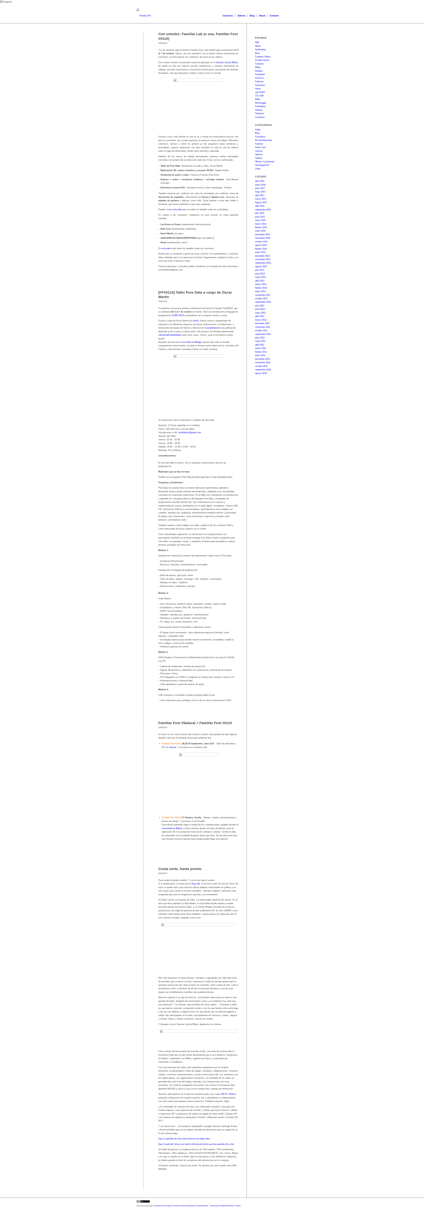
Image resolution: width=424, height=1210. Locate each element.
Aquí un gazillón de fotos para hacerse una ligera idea (184, 1138)
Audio (258, 129)
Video (258, 168)
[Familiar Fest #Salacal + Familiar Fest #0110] (143, 728)
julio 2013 (259, 270)
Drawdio (259, 71)
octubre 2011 (261, 330)
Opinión (258, 154)
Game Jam (260, 147)
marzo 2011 (260, 348)
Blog (257, 53)
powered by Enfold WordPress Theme (225, 1206)
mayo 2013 (260, 277)
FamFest (259, 78)
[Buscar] (284, 15)
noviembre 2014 (262, 238)
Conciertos (260, 136)
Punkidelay (260, 106)
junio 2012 (260, 309)
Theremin (259, 113)
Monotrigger (260, 103)
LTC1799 (259, 95)
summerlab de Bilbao (172, 828)
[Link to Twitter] (274, 1201)
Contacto (259, 63)
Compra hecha (262, 60)
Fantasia (259, 81)
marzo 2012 (260, 320)
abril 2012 (259, 316)
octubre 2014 (261, 241)
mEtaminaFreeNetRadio (169, 335)
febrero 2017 (261, 202)
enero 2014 (260, 252)
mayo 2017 (260, 191)
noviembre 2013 (262, 259)
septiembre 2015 (263, 209)
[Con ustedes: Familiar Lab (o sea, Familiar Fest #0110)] (143, 39)
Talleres (259, 110)
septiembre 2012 (263, 302)
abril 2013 (259, 280)
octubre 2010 (261, 366)
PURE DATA (178, 315)
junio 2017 (260, 188)
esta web (177, 209)
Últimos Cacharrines (264, 161)
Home (258, 88)
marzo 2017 (260, 199)
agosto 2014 (261, 245)
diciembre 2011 (262, 323)
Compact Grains (263, 56)
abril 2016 (259, 206)
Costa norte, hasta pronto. (180, 869)
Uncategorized (262, 165)
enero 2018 (260, 185)
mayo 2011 (260, 341)
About (258, 46)
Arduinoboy (260, 49)
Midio (257, 99)
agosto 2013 (261, 266)
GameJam (260, 85)
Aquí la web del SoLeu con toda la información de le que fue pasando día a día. (196, 1144)
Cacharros (260, 117)
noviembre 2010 (262, 362)
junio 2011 (260, 337)
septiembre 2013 (263, 263)
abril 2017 (259, 195)
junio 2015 (260, 217)
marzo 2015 (260, 224)
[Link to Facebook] (279, 1201)
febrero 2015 (261, 227)
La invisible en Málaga (190, 342)
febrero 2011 (261, 352)
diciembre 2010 (262, 359)
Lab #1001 (260, 92)
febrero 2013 (261, 288)
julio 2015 (259, 213)
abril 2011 (259, 344)
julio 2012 (259, 305)
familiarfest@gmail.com (189, 432)
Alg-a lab (195, 883)
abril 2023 (259, 181)
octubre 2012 (261, 298)
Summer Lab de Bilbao (227, 62)
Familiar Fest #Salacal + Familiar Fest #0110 (195, 723)
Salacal (173, 747)
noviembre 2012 (262, 295)
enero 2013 (260, 291)
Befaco (232, 1094)
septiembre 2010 (263, 369)
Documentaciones (263, 140)
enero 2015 (260, 231)
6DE (257, 42)
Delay (258, 67)
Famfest (259, 144)
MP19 (224, 1094)
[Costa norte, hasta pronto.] (143, 874)
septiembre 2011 (263, 334)
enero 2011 (260, 355)
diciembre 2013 (262, 256)
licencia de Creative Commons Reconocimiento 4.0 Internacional (182, 1206)
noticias (259, 151)
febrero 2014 (261, 249)
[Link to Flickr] (284, 1201)
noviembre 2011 (262, 327)
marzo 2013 (260, 284)
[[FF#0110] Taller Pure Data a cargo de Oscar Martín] (143, 298)
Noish (196, 320)
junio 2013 (260, 273)
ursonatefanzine (212, 328)
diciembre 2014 (262, 234)
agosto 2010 (261, 373)
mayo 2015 (260, 220)
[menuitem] (227, 15)
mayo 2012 (260, 312)
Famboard (260, 74)
